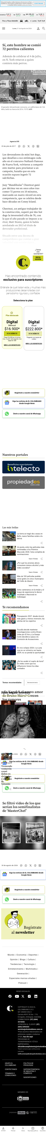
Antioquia (7, 763)
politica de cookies (27, 5)
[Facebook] (33, 146)
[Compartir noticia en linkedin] (38, 146)
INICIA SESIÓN (38, 258)
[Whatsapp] (24, 146)
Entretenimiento (32, 682)
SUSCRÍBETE (12, 333)
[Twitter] (28, 146)
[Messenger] (19, 146)
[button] (41, 543)
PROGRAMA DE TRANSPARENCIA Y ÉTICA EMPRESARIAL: (28, 1041)
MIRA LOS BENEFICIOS (12, 345)
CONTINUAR (38, 3)
